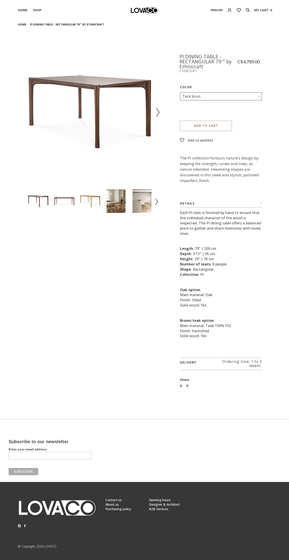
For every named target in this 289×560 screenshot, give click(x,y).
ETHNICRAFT (188, 71)
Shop (37, 10)
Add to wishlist (200, 140)
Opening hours (160, 500)
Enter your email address (28, 449)
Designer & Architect (164, 504)
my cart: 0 (263, 10)
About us (112, 504)
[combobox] (216, 10)
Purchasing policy (118, 509)
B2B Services (158, 509)
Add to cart (206, 125)
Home (23, 10)
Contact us (113, 500)
